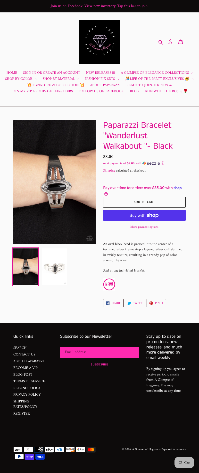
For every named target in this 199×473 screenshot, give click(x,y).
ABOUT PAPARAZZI (28, 361)
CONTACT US (24, 354)
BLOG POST (22, 375)
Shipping (109, 171)
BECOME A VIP (25, 368)
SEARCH (20, 348)
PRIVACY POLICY (27, 394)
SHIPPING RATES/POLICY (25, 404)
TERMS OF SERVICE (29, 381)
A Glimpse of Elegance (145, 449)
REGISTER (21, 413)
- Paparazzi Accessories (172, 449)
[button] (133, 163)
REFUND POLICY (27, 388)
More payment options (144, 227)
